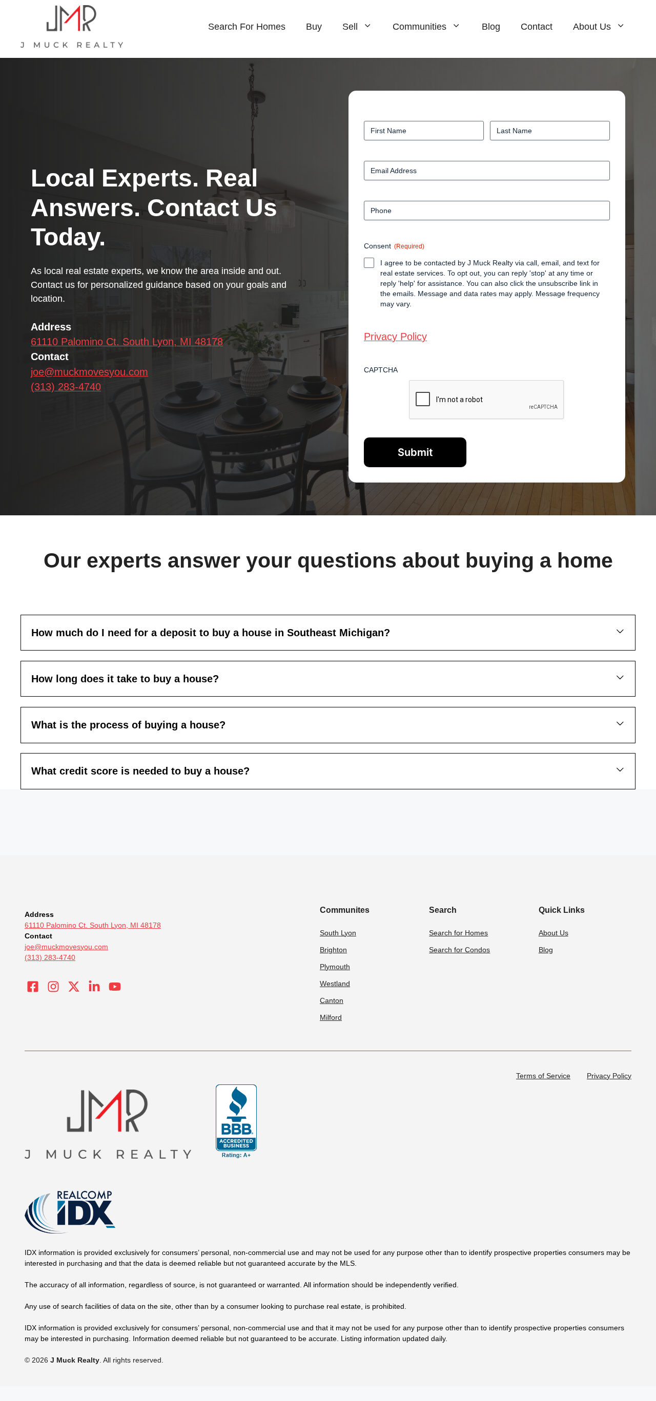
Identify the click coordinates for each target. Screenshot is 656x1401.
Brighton (333, 950)
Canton (331, 1000)
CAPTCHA (381, 370)
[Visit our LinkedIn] (94, 986)
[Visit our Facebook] (33, 986)
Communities (419, 26)
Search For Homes (246, 26)
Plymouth (335, 967)
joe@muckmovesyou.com (89, 372)
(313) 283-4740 (66, 386)
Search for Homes (458, 933)
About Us (592, 26)
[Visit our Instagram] (53, 986)
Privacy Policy (395, 336)
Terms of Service (543, 1076)
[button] (328, 632)
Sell (350, 26)
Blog (491, 26)
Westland (335, 983)
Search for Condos (459, 950)
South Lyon (338, 933)
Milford (331, 1017)
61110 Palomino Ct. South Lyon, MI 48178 (127, 341)
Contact (536, 26)
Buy (314, 26)
